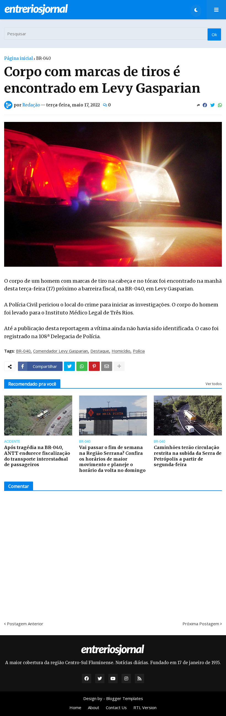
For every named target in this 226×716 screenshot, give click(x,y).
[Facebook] (205, 105)
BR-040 (43, 58)
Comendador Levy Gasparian (60, 351)
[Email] (106, 366)
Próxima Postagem (200, 623)
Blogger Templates (124, 698)
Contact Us (116, 707)
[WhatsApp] (220, 105)
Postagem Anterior (25, 623)
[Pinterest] (94, 366)
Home (75, 707)
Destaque (99, 351)
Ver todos (214, 383)
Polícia (139, 351)
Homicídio (121, 351)
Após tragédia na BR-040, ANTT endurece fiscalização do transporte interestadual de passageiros (37, 456)
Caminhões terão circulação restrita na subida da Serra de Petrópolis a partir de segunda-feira (188, 456)
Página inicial (18, 58)
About (93, 707)
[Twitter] (212, 105)
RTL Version (145, 707)
